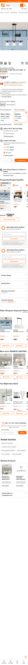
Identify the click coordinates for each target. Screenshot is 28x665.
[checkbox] (4, 133)
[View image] (1, 63)
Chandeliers (14, 12)
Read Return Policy (8, 175)
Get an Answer (14, 238)
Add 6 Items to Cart (9, 219)
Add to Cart (6, 345)
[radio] (4, 147)
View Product (5, 485)
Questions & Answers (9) (16, 73)
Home (1, 12)
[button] (14, 275)
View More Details (6, 96)
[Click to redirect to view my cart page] (25, 5)
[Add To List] (22, 70)
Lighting (7, 12)
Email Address (5, 429)
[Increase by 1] (11, 160)
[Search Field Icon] (21, 5)
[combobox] (12, 5)
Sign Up (22, 432)
